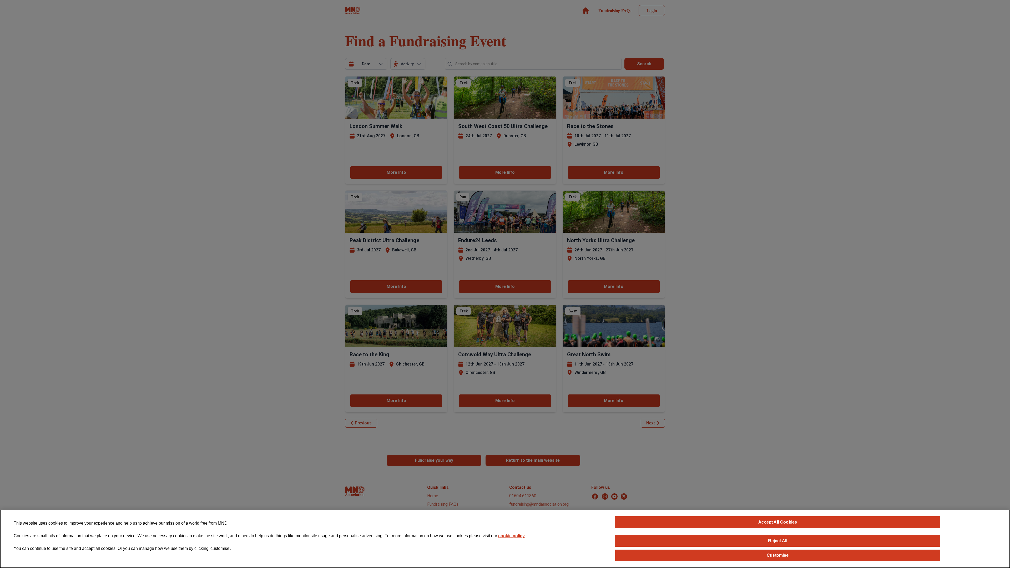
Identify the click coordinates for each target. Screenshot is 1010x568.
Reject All (777, 540)
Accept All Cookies (777, 522)
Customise (778, 555)
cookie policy (511, 536)
